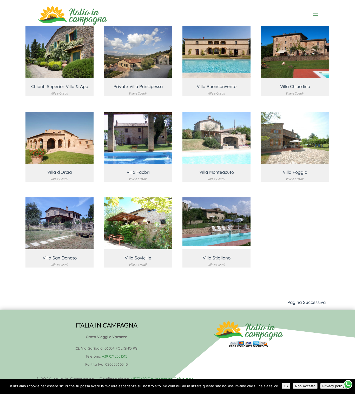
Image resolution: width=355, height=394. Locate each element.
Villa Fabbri (138, 172)
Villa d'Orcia (59, 172)
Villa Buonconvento (216, 86)
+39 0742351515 (114, 356)
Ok (286, 386)
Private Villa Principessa (138, 86)
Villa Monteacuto (216, 172)
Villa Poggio (295, 172)
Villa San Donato (60, 258)
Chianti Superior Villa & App (59, 86)
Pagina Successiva (306, 302)
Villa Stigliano (217, 258)
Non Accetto (305, 386)
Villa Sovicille (138, 258)
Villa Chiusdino (295, 86)
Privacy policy (333, 386)
